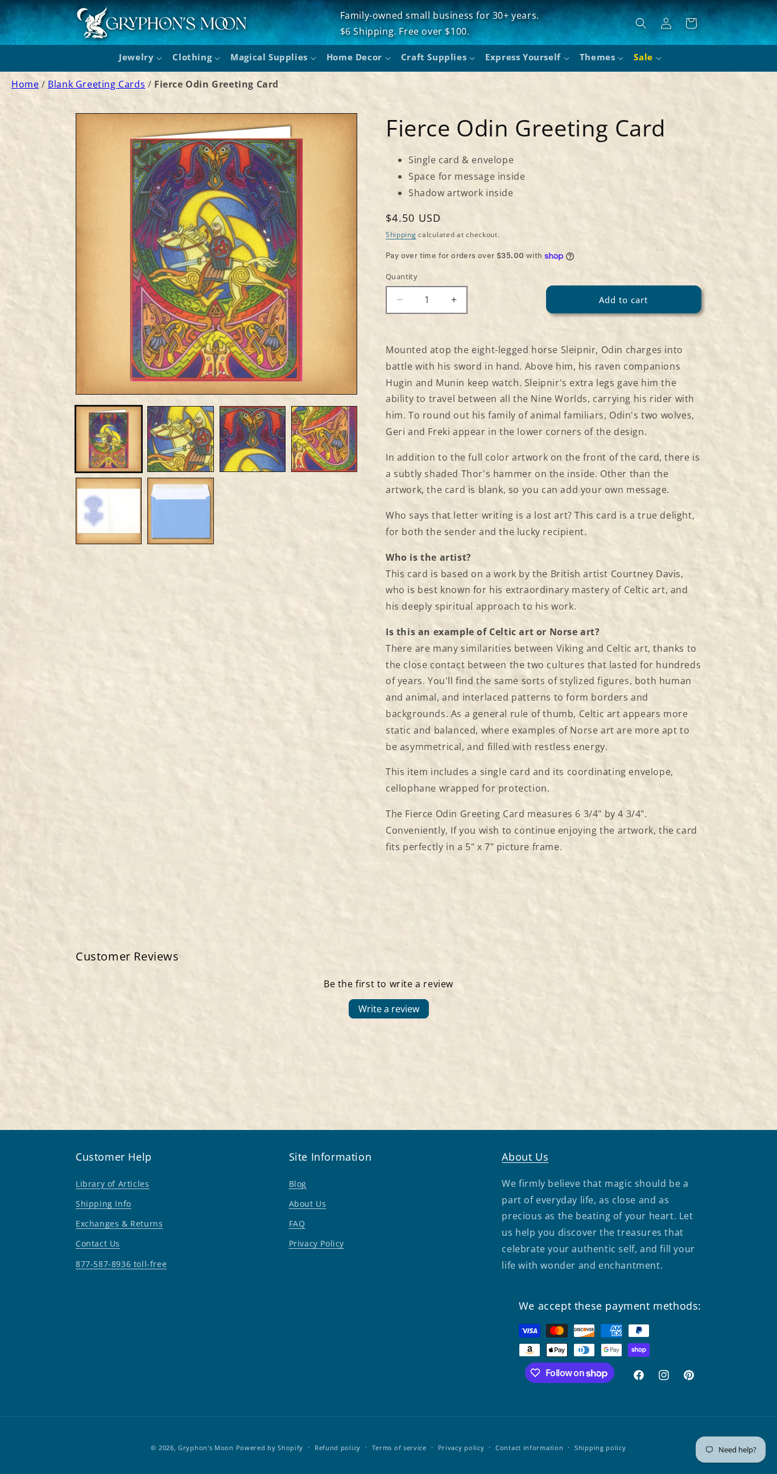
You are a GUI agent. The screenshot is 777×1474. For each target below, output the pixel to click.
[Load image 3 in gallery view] (253, 439)
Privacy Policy (316, 1243)
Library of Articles (112, 1183)
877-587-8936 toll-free (121, 1263)
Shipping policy (600, 1447)
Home (25, 84)
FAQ (297, 1223)
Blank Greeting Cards (96, 84)
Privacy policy (461, 1447)
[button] (139, 58)
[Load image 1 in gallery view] (109, 439)
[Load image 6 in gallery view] (180, 511)
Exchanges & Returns (119, 1223)
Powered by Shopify (270, 1447)
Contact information (529, 1447)
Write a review (388, 1009)
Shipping (401, 234)
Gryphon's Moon (206, 1447)
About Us (307, 1203)
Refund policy (338, 1447)
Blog (298, 1183)
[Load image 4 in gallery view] (324, 439)
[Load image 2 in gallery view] (180, 439)
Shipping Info (103, 1203)
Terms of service (399, 1447)
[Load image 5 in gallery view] (109, 511)
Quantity (402, 276)
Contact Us (98, 1243)
